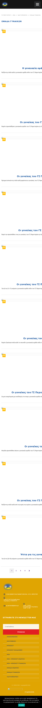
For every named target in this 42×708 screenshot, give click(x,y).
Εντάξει (21, 705)
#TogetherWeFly (29, 692)
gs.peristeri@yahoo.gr (12, 605)
